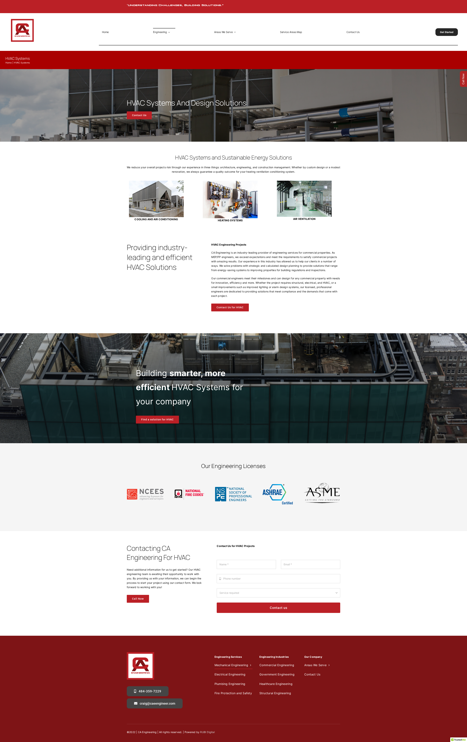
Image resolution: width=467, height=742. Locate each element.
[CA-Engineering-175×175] (22, 20)
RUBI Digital (207, 732)
